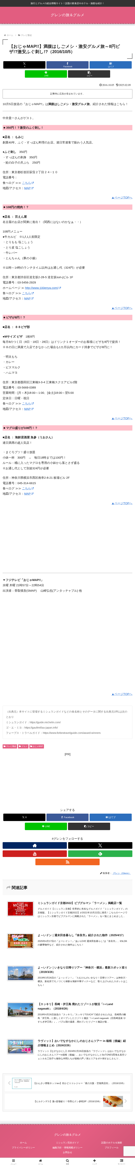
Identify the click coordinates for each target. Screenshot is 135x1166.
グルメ (24, 746)
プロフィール (112, 1147)
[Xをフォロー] (100, 845)
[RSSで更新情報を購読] (67, 862)
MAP (27, 188)
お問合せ (67, 1152)
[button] (89, 74)
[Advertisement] (30, 544)
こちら (26, 183)
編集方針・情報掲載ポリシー (67, 1147)
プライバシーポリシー (23, 1147)
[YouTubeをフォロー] (35, 853)
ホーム (23, 1142)
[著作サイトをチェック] (35, 845)
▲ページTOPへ (121, 197)
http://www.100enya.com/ (41, 288)
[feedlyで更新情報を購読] (100, 853)
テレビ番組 (11, 746)
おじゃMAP (38, 746)
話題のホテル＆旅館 (111, 1142)
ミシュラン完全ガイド (67, 1142)
